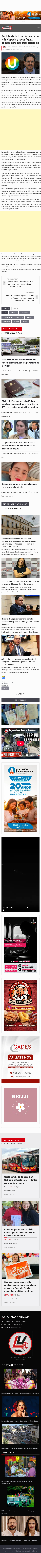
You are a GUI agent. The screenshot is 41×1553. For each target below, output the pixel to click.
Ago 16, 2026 (34, 492)
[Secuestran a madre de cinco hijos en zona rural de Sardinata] (20, 471)
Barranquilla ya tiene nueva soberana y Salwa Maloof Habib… (20, 1393)
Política (15, 308)
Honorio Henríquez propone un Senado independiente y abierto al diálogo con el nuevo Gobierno (20, 621)
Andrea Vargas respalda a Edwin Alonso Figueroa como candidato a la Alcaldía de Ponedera (19, 1232)
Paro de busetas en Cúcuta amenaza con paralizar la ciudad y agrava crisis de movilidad (20, 362)
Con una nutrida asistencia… (12, 1299)
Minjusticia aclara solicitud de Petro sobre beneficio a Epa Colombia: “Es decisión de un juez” (18, 445)
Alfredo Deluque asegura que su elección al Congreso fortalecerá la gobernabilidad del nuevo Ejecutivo (18, 661)
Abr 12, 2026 (34, 371)
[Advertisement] (20, 129)
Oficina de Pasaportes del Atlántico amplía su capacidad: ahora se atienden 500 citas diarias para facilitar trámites (19, 404)
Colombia (14, 313)
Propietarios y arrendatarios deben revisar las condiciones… (20, 1448)
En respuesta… (6, 416)
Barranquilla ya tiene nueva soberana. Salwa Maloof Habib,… (20, 1421)
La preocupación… (7, 496)
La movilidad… (5, 375)
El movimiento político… (11, 1243)
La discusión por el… (10, 1190)
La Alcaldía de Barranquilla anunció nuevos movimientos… (19, 1541)
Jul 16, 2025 (34, 412)
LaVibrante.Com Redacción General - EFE (21, 47)
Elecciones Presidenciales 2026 (13, 317)
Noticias (16, 321)
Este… (3, 457)
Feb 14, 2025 (34, 453)
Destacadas (24, 313)
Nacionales (6, 321)
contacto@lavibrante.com (13, 1328)
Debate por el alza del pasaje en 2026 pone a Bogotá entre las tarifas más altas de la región (20, 1180)
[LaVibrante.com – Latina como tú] (7, 27)
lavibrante (30, 317)
